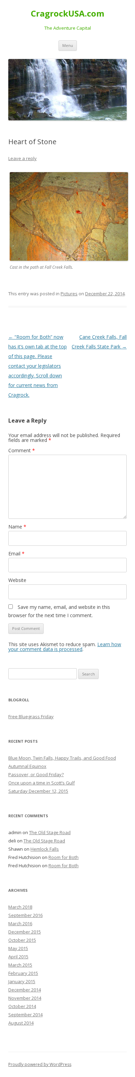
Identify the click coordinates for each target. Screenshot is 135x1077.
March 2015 (20, 965)
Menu (67, 45)
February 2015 (23, 973)
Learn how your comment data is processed (64, 646)
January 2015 (21, 981)
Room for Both (63, 857)
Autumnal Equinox (27, 766)
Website (17, 580)
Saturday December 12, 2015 (38, 791)
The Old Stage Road (50, 832)
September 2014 (25, 1014)
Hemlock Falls (44, 849)
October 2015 (22, 940)
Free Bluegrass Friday (31, 716)
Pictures (69, 293)
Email (16, 553)
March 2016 (20, 923)
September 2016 (25, 915)
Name (17, 526)
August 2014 (21, 1023)
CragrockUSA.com (67, 13)
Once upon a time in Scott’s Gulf (41, 783)
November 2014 (24, 998)
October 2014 (22, 1006)
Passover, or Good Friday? (36, 774)
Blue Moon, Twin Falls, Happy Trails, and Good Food (62, 758)
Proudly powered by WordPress (39, 1064)
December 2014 (24, 990)
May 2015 (18, 948)
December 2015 (24, 932)
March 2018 (20, 907)
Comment (21, 450)
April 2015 (18, 957)
